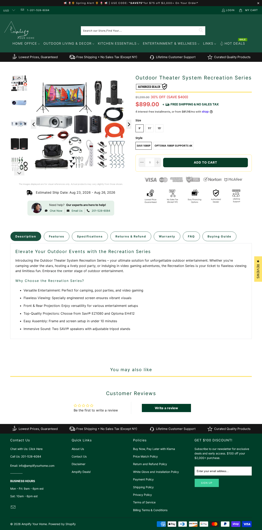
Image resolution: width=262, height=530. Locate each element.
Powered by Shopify (62, 524)
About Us (78, 449)
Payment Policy (143, 479)
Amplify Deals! (81, 471)
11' (149, 128)
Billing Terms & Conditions (150, 510)
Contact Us (79, 456)
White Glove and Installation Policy (156, 471)
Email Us (77, 210)
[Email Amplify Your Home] (22, 10)
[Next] (129, 124)
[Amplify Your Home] (19, 30)
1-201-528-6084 (38, 10)
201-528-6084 (101, 210)
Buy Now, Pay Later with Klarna (154, 449)
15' (159, 128)
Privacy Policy (142, 494)
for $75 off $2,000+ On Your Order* (171, 3)
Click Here (36, 449)
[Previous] (33, 124)
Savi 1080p (143, 145)
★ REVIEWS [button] (258, 269)
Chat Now (56, 210)
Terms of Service (144, 502)
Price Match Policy (145, 456)
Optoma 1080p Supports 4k (173, 145)
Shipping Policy (143, 487)
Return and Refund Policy (150, 464)
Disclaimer (78, 464)
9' (140, 128)
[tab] (25, 236)
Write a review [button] (166, 408)
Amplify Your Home (34, 524)
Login (230, 10)
